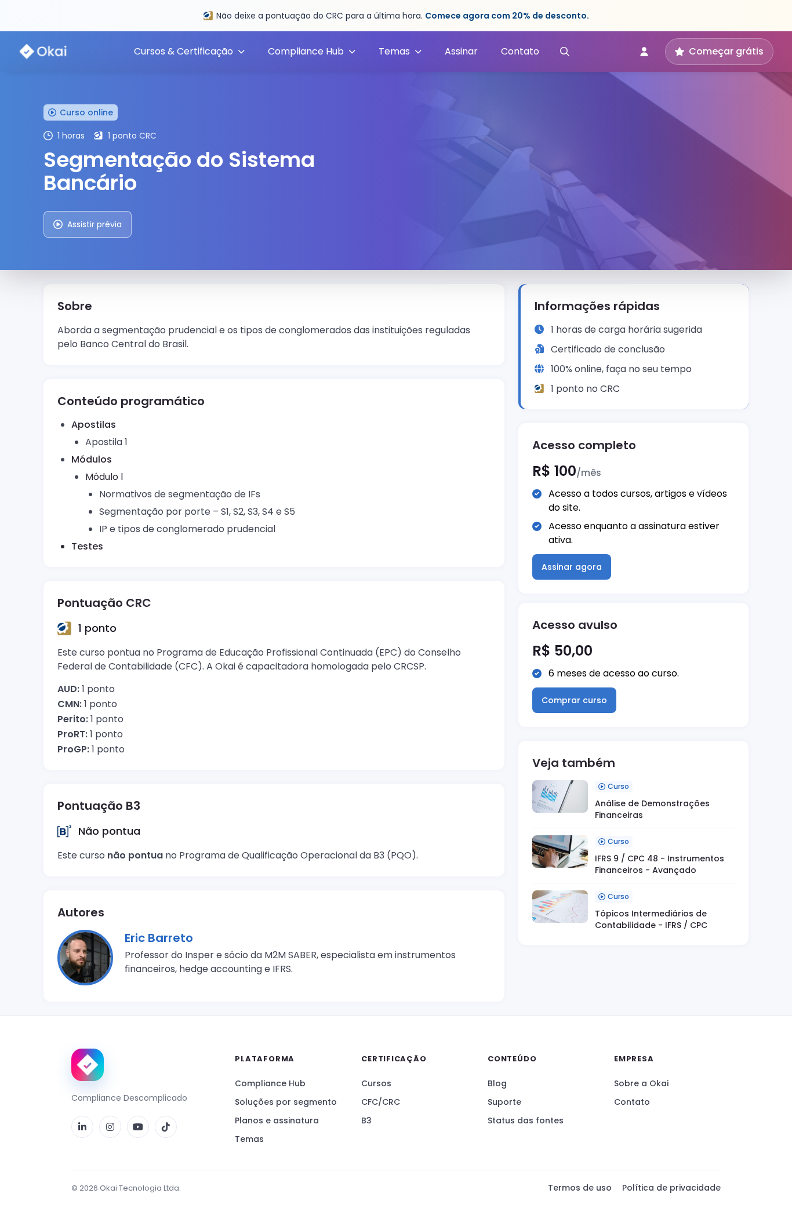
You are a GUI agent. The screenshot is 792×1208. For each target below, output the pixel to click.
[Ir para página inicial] (43, 52)
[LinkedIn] (82, 1127)
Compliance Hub (270, 1083)
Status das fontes (526, 1120)
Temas (249, 1139)
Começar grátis (726, 51)
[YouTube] (138, 1127)
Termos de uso (580, 1188)
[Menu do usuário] (644, 51)
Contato (520, 51)
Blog (497, 1083)
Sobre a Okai (641, 1083)
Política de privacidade (671, 1188)
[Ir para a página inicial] (87, 1065)
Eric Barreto (159, 938)
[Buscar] (564, 51)
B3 (366, 1120)
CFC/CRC (380, 1102)
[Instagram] (110, 1127)
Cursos (376, 1083)
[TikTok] (166, 1127)
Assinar (461, 51)
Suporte (504, 1102)
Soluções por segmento (286, 1102)
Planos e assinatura (277, 1120)
